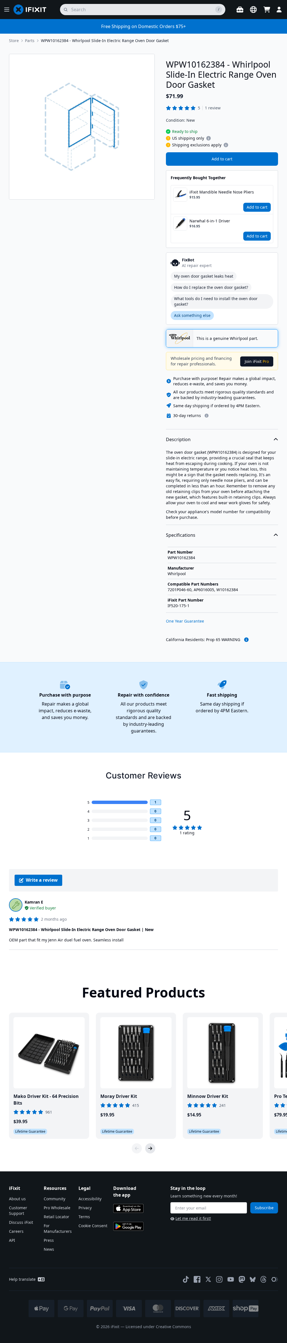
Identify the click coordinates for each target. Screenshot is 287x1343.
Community (54, 1198)
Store (14, 40)
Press (49, 1240)
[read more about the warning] (246, 639)
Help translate (22, 1279)
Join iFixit (257, 361)
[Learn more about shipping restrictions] (208, 138)
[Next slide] (150, 1148)
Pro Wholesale (57, 1207)
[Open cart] (266, 9)
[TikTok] (185, 1279)
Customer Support (18, 1210)
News (49, 1249)
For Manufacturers (58, 1228)
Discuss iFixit (21, 1222)
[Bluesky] (253, 1279)
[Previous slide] (137, 1148)
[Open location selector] (253, 9)
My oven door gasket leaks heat (203, 276)
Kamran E (34, 902)
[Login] (279, 9)
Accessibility (89, 1198)
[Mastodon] (242, 1279)
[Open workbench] (240, 9)
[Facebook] (197, 1279)
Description (178, 439)
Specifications (180, 535)
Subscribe (264, 1207)
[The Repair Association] (274, 1279)
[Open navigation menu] (6, 9)
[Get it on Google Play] (128, 1226)
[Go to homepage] (32, 9)
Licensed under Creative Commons (158, 1326)
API (12, 1240)
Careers (16, 1231)
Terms (84, 1216)
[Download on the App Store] (128, 1208)
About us (17, 1198)
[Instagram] (219, 1279)
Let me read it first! (193, 1218)
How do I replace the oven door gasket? (211, 287)
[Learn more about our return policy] (206, 415)
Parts (29, 40)
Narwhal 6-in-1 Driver (209, 221)
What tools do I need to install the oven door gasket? (216, 301)
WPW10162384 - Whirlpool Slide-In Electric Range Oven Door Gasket (105, 40)
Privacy (85, 1207)
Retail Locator (56, 1216)
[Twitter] (208, 1279)
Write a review (42, 880)
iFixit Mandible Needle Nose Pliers (221, 192)
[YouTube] (230, 1279)
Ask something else (192, 315)
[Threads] (263, 1279)
